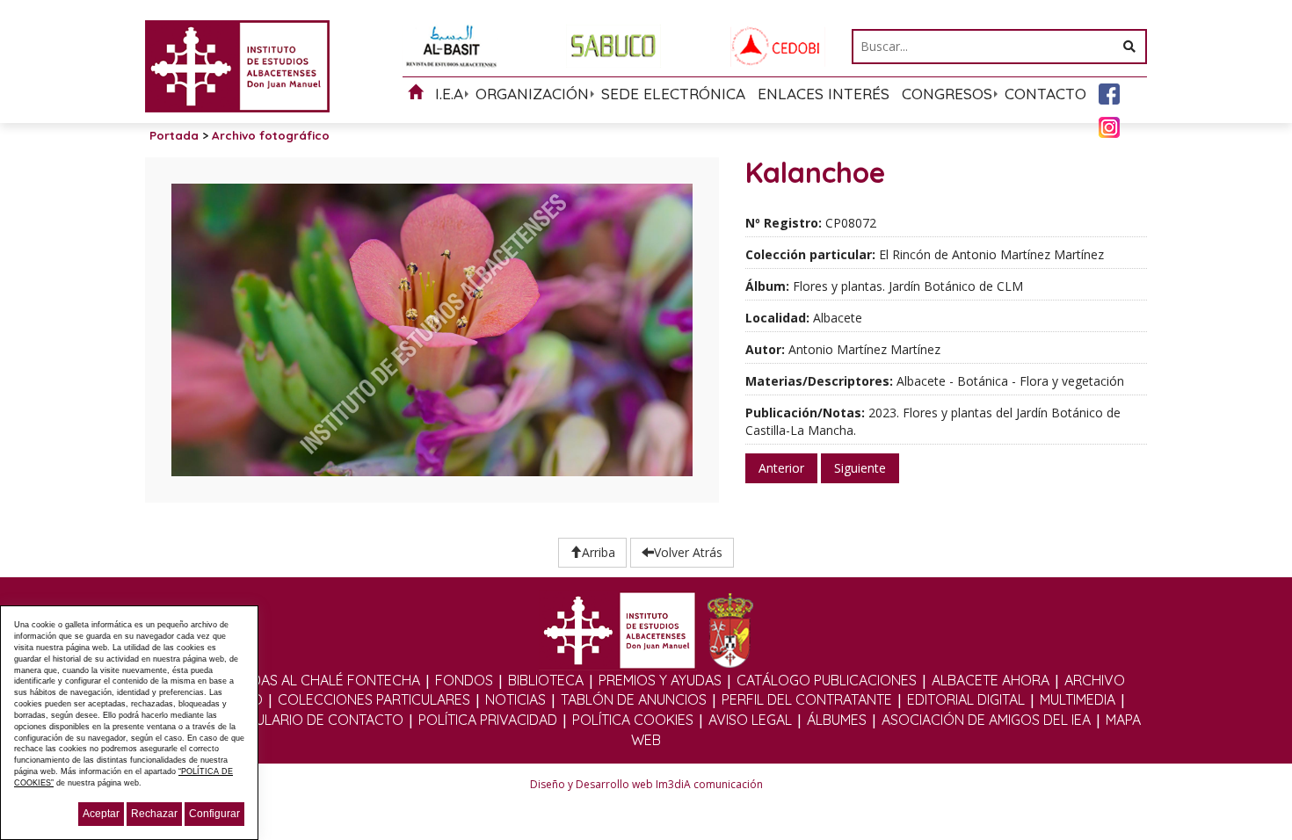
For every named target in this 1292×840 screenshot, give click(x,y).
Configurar (214, 813)
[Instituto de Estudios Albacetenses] (237, 64)
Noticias (515, 699)
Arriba (598, 552)
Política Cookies (632, 719)
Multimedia (1077, 699)
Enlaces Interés (823, 93)
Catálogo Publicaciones (827, 680)
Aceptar (101, 813)
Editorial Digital (966, 699)
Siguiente (860, 468)
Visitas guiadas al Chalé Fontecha (295, 680)
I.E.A (449, 93)
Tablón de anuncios (634, 699)
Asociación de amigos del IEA (986, 719)
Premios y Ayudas (660, 680)
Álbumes (837, 719)
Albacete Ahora (990, 680)
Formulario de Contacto (310, 719)
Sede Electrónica (673, 93)
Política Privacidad (487, 719)
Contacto (1045, 93)
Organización (532, 93)
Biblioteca (546, 680)
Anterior (781, 468)
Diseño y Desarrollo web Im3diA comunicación (646, 784)
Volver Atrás (688, 552)
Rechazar (154, 813)
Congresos (947, 93)
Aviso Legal (750, 719)
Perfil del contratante (807, 699)
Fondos (464, 680)
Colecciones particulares (374, 699)
